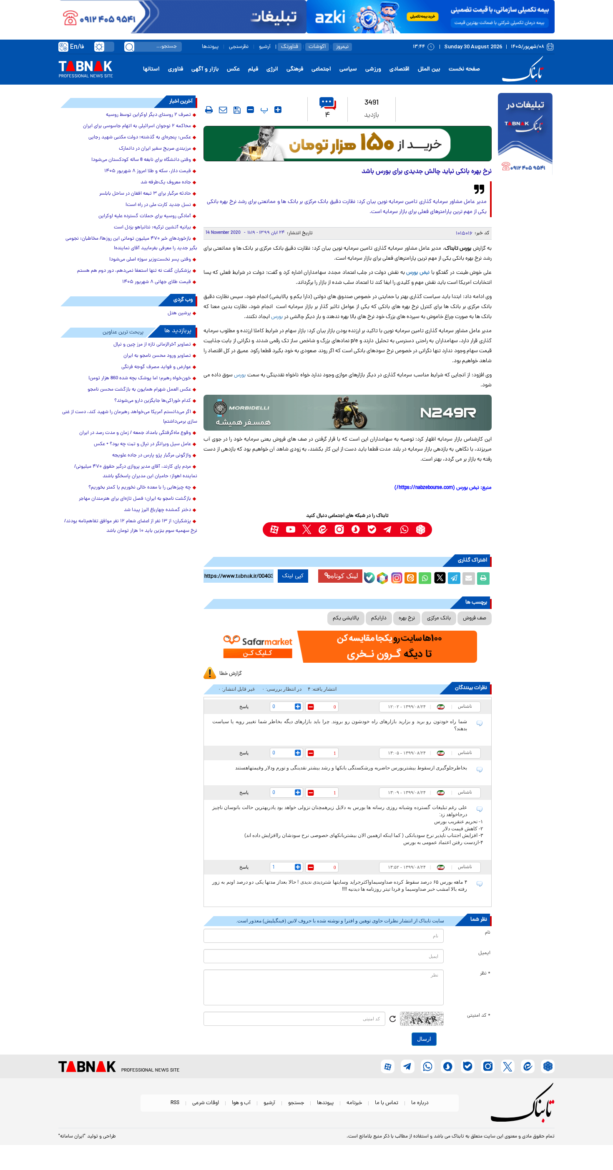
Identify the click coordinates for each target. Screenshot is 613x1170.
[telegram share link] (454, 578)
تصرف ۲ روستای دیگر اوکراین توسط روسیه (148, 115)
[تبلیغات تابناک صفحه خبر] (525, 135)
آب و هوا (241, 1103)
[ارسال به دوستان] (468, 578)
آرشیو (265, 47)
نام (487, 933)
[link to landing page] (524, 69)
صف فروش (474, 618)
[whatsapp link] (404, 529)
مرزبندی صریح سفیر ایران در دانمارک (155, 149)
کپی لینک (293, 576)
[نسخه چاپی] (483, 578)
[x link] (306, 529)
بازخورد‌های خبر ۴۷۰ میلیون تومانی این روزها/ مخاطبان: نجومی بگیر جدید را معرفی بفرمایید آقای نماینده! (131, 243)
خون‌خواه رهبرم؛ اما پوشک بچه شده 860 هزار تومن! (139, 378)
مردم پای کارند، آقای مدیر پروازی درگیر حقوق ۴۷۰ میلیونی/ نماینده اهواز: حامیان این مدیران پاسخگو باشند (135, 471)
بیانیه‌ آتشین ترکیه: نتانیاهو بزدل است (152, 227)
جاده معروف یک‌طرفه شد (166, 182)
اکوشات (317, 47)
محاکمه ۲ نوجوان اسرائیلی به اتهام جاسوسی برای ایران (137, 126)
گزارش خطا (230, 674)
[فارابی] (347, 143)
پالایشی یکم (346, 618)
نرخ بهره (407, 618)
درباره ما (420, 1103)
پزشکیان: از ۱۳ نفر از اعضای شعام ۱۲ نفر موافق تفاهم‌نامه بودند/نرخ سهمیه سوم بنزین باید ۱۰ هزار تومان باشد (130, 526)
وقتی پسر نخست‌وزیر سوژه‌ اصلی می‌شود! (150, 259)
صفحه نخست (464, 69)
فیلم (253, 69)
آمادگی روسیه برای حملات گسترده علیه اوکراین (144, 216)
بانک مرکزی (439, 618)
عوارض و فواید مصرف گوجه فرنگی (156, 367)
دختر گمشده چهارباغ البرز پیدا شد (157, 510)
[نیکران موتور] (347, 412)
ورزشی (373, 69)
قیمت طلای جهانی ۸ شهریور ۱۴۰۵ (156, 282)
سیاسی (348, 69)
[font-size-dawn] (250, 109)
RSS (175, 1103)
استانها (151, 69)
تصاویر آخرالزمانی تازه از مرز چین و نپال (152, 344)
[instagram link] (339, 529)
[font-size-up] (278, 109)
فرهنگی (294, 69)
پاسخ (244, 706)
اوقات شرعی (205, 1103)
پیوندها (210, 47)
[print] (209, 109)
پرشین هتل (179, 313)
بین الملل (429, 69)
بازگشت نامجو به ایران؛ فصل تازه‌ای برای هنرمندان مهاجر (135, 499)
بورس (277, 317)
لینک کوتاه (344, 575)
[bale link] (372, 529)
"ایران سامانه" (71, 1136)
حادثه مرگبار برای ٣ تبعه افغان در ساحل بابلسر (145, 194)
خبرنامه (354, 1103)
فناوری (175, 69)
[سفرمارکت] (347, 647)
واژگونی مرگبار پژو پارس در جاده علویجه (151, 455)
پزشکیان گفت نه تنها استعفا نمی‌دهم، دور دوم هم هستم (134, 271)
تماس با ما (386, 1103)
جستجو (296, 1103)
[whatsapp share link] (425, 578)
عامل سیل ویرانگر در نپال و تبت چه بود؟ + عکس (142, 444)
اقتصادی (399, 69)
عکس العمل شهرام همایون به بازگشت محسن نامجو (139, 389)
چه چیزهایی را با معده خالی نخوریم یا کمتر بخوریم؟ (139, 487)
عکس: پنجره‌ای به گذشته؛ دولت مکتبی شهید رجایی (139, 137)
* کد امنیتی (478, 1016)
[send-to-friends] (223, 109)
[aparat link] (274, 529)
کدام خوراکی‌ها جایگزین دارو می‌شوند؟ (152, 401)
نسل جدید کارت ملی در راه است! (158, 205)
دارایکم (379, 618)
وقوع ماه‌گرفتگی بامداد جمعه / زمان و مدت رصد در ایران (135, 433)
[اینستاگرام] (395, 577)
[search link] (129, 47)
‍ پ (263, 109)
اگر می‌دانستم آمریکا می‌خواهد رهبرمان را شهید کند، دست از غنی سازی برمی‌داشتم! (129, 417)
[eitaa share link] (410, 578)
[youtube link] (290, 529)
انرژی (272, 69)
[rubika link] (420, 529)
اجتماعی (321, 69)
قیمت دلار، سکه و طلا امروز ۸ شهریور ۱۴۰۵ (147, 171)
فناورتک (289, 47)
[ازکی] (430, 16)
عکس (233, 69)
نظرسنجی (239, 47)
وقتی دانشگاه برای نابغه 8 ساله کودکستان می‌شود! (141, 160)
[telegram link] (388, 529)
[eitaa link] (323, 529)
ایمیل (484, 953)
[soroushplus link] (355, 529)
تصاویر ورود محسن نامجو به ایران (157, 356)
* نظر (485, 973)
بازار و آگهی (205, 69)
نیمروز (342, 47)
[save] (237, 110)
